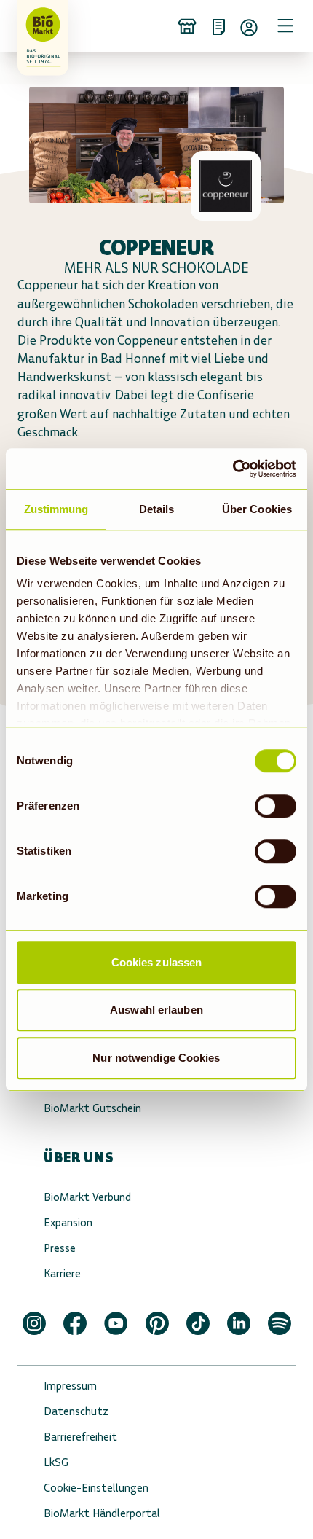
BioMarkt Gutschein (92, 1108)
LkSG (56, 1462)
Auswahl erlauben (156, 1009)
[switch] (275, 806)
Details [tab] (157, 509)
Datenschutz (76, 1411)
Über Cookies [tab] (257, 509)
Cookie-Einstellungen (96, 1488)
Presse (60, 1248)
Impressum (70, 1386)
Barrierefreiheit (80, 1437)
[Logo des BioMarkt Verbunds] (37, 25)
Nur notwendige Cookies (156, 1058)
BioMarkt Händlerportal (102, 1513)
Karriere (62, 1273)
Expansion (68, 1222)
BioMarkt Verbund (87, 1197)
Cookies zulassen (156, 962)
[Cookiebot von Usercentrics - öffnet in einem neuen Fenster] (232, 468)
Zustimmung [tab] (56, 509)
